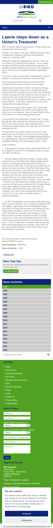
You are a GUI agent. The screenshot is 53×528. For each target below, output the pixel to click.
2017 (5, 324)
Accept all (26, 514)
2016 (5, 328)
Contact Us (10, 397)
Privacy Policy (12, 400)
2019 (5, 316)
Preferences (26, 520)
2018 (5, 320)
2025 (5, 294)
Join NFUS (10, 377)
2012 (5, 342)
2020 (5, 313)
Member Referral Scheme (16, 380)
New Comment (12, 271)
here (28, 506)
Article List (9, 255)
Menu (5, 28)
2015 (5, 331)
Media (8, 390)
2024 (5, 298)
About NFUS (11, 370)
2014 (5, 335)
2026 (5, 290)
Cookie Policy (11, 403)
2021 (5, 309)
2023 (5, 302)
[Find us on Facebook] (25, 7)
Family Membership (14, 373)
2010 (5, 350)
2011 (5, 346)
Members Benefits (13, 387)
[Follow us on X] (28, 7)
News (8, 383)
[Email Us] (21, 7)
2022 (5, 305)
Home (8, 367)
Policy (8, 393)
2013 (5, 339)
